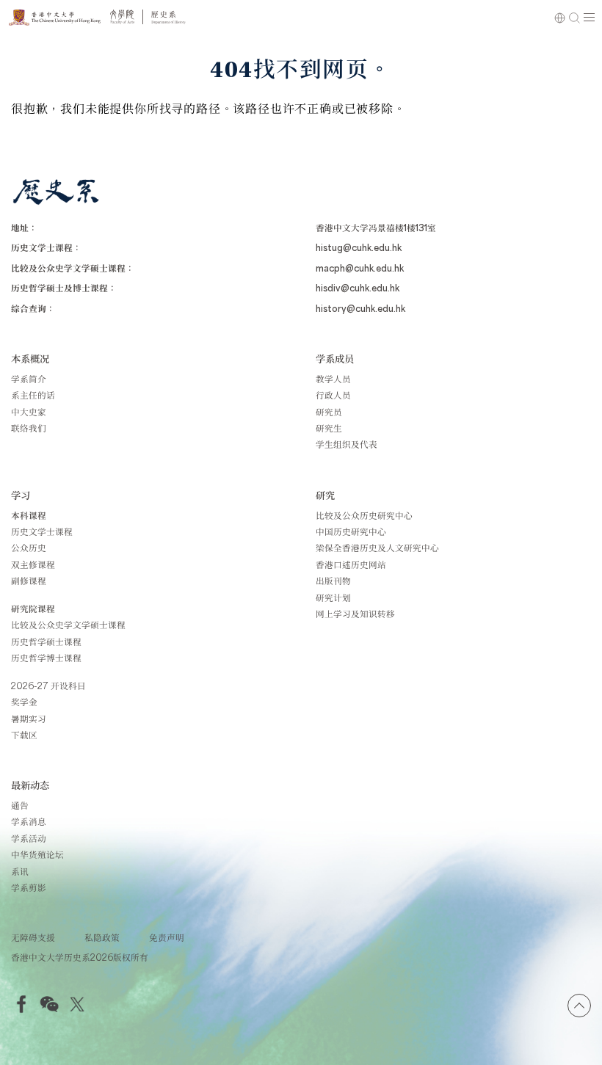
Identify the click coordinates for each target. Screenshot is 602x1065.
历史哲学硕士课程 (46, 641)
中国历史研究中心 (351, 531)
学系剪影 (28, 887)
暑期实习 (28, 718)
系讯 (20, 871)
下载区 (24, 735)
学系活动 (28, 838)
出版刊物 (333, 580)
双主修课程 (33, 564)
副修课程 (28, 580)
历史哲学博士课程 (46, 658)
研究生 (329, 428)
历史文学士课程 (42, 531)
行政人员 (333, 395)
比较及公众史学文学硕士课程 (68, 624)
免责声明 (166, 937)
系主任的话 (33, 395)
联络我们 (28, 428)
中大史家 (28, 412)
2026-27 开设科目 (48, 685)
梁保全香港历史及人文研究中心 (377, 547)
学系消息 (28, 821)
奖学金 (24, 702)
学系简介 (28, 379)
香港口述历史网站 (351, 564)
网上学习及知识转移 (355, 613)
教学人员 (333, 379)
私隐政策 (102, 937)
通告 (20, 805)
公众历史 (28, 547)
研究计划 (333, 597)
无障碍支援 (33, 937)
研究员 (329, 412)
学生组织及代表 (346, 444)
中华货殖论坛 (37, 854)
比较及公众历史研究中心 (364, 515)
